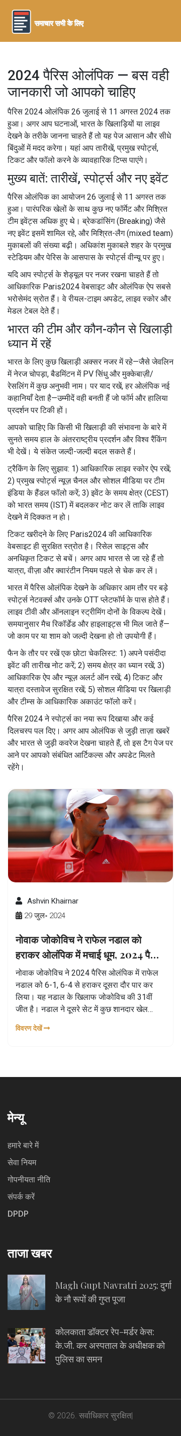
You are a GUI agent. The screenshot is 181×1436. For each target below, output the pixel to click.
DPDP (18, 1214)
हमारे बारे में (23, 1145)
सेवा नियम (22, 1162)
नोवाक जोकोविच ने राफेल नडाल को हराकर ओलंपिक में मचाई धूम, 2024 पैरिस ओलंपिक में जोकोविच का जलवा (90, 947)
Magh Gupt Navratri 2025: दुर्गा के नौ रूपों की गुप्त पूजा (113, 1292)
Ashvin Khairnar (52, 901)
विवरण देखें (30, 1028)
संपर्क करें (21, 1197)
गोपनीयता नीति (29, 1179)
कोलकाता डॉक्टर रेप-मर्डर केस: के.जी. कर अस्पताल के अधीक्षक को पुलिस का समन (110, 1345)
